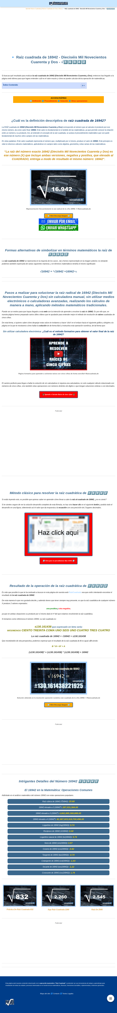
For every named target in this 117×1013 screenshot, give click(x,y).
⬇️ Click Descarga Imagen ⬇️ (58, 216)
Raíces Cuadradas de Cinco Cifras (52, 8)
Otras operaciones (79, 101)
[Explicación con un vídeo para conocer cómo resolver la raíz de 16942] (58, 354)
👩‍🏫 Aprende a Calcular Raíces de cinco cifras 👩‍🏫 (58, 394)
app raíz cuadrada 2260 (58, 910)
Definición (36, 101)
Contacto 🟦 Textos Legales (63, 993)
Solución (64, 101)
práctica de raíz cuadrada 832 (20, 909)
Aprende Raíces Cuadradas (33, 8)
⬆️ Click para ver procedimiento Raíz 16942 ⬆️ (58, 561)
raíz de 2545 (97, 910)
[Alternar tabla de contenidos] (81, 85)
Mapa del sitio (45, 993)
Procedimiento (50, 101)
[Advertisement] (58, 31)
